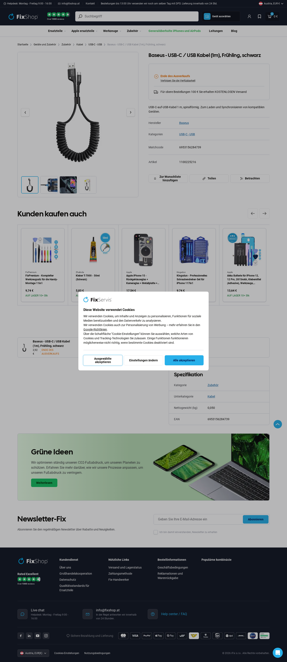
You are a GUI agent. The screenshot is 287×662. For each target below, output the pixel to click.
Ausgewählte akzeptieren (103, 360)
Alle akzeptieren (184, 360)
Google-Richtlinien (95, 329)
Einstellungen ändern (143, 360)
